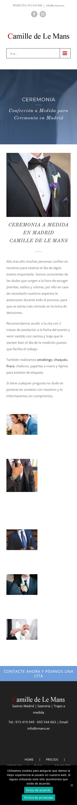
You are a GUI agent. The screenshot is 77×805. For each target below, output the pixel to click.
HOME (29, 759)
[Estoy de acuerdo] (72, 785)
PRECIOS (52, 759)
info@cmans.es (55, 5)
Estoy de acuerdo (38, 790)
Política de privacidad (38, 797)
